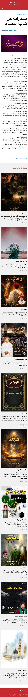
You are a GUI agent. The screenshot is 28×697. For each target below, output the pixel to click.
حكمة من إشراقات (21, 470)
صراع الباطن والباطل (20, 616)
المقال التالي (5, 30)
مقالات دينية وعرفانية (22, 14)
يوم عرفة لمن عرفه (21, 359)
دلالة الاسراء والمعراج (20, 520)
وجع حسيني (23, 213)
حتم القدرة (24, 413)
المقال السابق (12, 30)
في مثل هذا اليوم (21, 261)
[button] (25, 690)
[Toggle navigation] (25, 8)
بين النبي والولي (22, 568)
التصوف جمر (23, 309)
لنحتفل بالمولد (22, 670)
